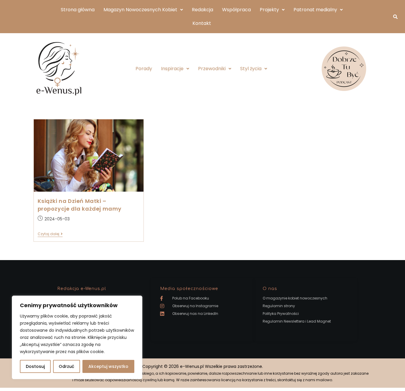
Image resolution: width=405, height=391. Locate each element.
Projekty (269, 9)
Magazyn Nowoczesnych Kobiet (140, 9)
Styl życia (251, 68)
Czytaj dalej (50, 234)
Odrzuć (66, 366)
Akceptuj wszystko (108, 366)
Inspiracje (172, 68)
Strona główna (78, 9)
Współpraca (236, 9)
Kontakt (201, 23)
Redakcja (202, 9)
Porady (143, 68)
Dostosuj (35, 366)
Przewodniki (212, 68)
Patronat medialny (315, 9)
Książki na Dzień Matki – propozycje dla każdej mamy (80, 204)
